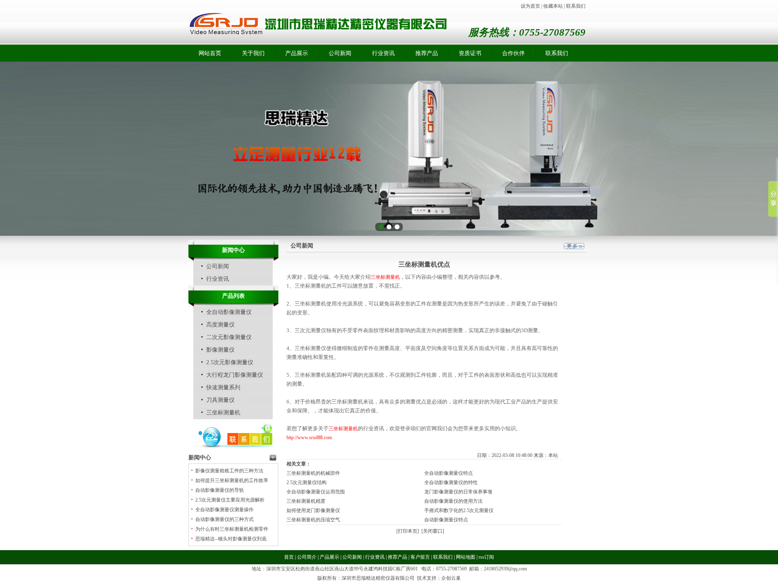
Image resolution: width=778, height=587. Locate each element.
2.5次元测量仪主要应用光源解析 (230, 500)
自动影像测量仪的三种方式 (224, 519)
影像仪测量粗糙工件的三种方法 (229, 471)
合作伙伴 (513, 53)
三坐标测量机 (223, 413)
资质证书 (470, 53)
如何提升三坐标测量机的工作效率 (231, 480)
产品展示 (296, 53)
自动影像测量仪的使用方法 (453, 501)
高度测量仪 (220, 325)
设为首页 (530, 6)
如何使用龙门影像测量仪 (313, 510)
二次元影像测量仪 (229, 337)
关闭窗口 (432, 531)
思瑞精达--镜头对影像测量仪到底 (231, 539)
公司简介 (306, 557)
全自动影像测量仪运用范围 (315, 492)
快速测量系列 (223, 387)
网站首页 (210, 53)
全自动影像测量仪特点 (448, 473)
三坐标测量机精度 (305, 501)
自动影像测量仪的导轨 (219, 490)
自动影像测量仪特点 (446, 520)
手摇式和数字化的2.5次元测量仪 (459, 510)
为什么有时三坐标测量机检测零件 (231, 529)
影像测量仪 (220, 350)
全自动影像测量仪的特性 (451, 482)
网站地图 (465, 557)
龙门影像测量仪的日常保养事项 (458, 492)
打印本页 (407, 531)
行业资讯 (383, 53)
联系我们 (576, 6)
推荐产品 (426, 53)
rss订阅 (486, 557)
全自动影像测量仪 (229, 312)
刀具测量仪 (220, 400)
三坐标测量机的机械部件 (313, 473)
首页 (289, 557)
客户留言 (420, 557)
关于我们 (253, 53)
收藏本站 (553, 6)
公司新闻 (340, 53)
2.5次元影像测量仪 (229, 362)
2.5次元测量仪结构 (306, 482)
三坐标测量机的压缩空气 (313, 520)
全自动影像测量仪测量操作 (224, 509)
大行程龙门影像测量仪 (234, 375)
